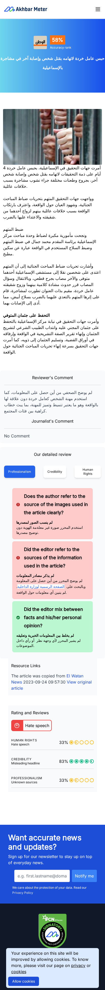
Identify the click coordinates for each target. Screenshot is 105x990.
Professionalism (19, 472)
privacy (78, 965)
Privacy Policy (22, 893)
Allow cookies (23, 981)
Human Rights (88, 472)
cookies (18, 971)
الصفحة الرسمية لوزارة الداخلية (40, 586)
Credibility (54, 472)
